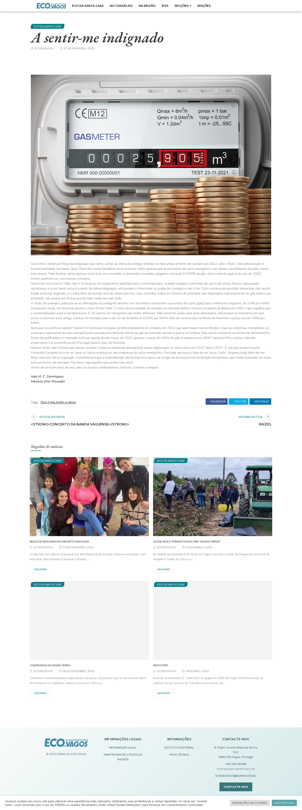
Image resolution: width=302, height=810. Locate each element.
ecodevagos (44, 48)
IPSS (165, 6)
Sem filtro (160, 665)
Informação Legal (122, 747)
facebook (218, 401)
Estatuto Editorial (179, 747)
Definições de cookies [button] (249, 802)
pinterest (261, 401)
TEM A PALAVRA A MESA (58, 402)
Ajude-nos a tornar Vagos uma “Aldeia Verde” (187, 541)
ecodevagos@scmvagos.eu (236, 775)
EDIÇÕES (204, 6)
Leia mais (40, 569)
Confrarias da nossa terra (50, 665)
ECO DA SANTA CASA (88, 6)
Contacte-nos (236, 786)
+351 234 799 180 (236, 764)
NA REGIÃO (147, 6)
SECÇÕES (181, 6)
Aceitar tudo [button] (284, 802)
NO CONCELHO (121, 6)
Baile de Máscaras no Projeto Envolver (59, 541)
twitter (239, 401)
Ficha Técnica (179, 754)
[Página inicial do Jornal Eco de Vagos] (66, 744)
